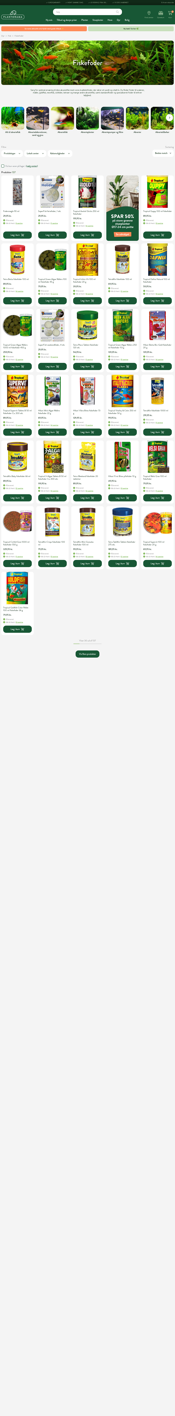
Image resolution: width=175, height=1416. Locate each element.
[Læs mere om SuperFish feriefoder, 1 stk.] (52, 191)
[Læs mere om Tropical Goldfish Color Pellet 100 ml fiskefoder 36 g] (17, 588)
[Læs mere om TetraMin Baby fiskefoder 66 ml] (17, 456)
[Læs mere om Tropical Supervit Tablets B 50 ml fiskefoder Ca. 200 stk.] (17, 391)
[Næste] (169, 117)
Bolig (127, 20)
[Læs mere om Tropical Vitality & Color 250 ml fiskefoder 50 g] (122, 391)
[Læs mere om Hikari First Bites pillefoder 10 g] (122, 456)
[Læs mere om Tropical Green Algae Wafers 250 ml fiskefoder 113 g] (122, 325)
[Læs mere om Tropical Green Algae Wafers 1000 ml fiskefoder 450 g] (17, 325)
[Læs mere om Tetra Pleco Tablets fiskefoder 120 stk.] (87, 325)
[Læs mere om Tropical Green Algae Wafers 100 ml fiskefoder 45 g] (52, 259)
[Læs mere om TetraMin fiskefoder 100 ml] (122, 259)
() (32, 166)
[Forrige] (5, 117)
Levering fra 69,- (98, 2)
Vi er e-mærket (122, 2)
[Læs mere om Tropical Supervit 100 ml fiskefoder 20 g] (157, 522)
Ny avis (49, 20)
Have (110, 20)
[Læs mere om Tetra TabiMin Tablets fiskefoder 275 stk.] (122, 522)
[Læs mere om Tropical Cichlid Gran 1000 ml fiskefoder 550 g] (17, 522)
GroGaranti (54, 2)
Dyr (118, 20)
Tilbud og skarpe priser (67, 20)
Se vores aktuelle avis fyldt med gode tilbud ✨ (44, 28)
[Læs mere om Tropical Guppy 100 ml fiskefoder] (157, 191)
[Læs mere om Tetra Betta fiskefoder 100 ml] (17, 259)
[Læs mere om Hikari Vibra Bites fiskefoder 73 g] (87, 391)
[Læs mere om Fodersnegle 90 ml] (17, 191)
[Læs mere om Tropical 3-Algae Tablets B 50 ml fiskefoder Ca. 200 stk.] (52, 456)
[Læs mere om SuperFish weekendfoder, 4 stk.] (52, 325)
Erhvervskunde (167, 2)
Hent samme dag (75, 2)
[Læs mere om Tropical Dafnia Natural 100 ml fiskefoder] (157, 259)
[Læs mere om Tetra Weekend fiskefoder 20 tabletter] (87, 456)
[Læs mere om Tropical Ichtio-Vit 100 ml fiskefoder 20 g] (87, 259)
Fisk (9, 35)
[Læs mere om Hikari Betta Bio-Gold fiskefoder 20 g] (157, 325)
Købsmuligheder (57, 153)
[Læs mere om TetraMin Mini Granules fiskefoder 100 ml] (87, 522)
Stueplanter (97, 20)
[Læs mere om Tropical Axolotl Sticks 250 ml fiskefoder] (87, 191)
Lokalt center (33, 153)
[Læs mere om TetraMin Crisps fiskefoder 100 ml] (52, 522)
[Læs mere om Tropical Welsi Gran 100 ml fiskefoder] (157, 456)
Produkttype (9, 153)
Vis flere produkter (87, 654)
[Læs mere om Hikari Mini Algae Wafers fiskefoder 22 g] (52, 391)
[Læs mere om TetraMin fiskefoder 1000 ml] (157, 391)
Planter (84, 20)
